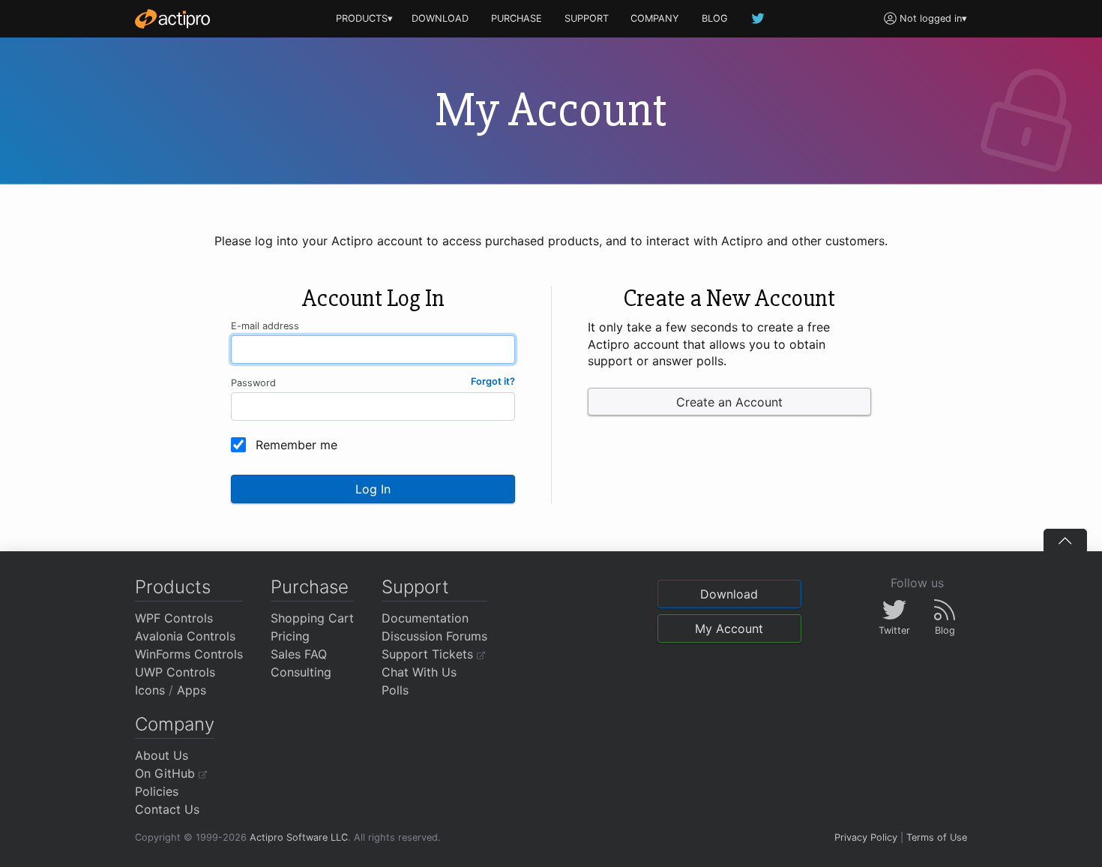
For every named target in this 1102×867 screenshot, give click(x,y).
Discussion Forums (434, 636)
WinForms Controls (189, 654)
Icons (150, 690)
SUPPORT (586, 18)
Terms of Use (936, 837)
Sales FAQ (299, 654)
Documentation (425, 618)
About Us (161, 755)
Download (729, 594)
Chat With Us (419, 672)
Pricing (290, 636)
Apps (191, 690)
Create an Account (729, 402)
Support (415, 587)
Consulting (301, 672)
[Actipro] (172, 19)
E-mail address (265, 326)
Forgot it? (493, 381)
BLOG (715, 18)
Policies (156, 791)
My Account (729, 628)
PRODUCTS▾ (364, 18)
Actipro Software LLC (299, 837)
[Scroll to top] (1065, 540)
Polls (395, 690)
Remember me (296, 444)
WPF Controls (174, 618)
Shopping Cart (312, 618)
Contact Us (167, 809)
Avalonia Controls (185, 636)
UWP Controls (175, 672)
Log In (373, 489)
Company (174, 724)
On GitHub (167, 773)
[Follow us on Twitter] (759, 18)
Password (253, 382)
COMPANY (654, 18)
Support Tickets (429, 654)
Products (173, 587)
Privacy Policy (865, 837)
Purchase (310, 587)
